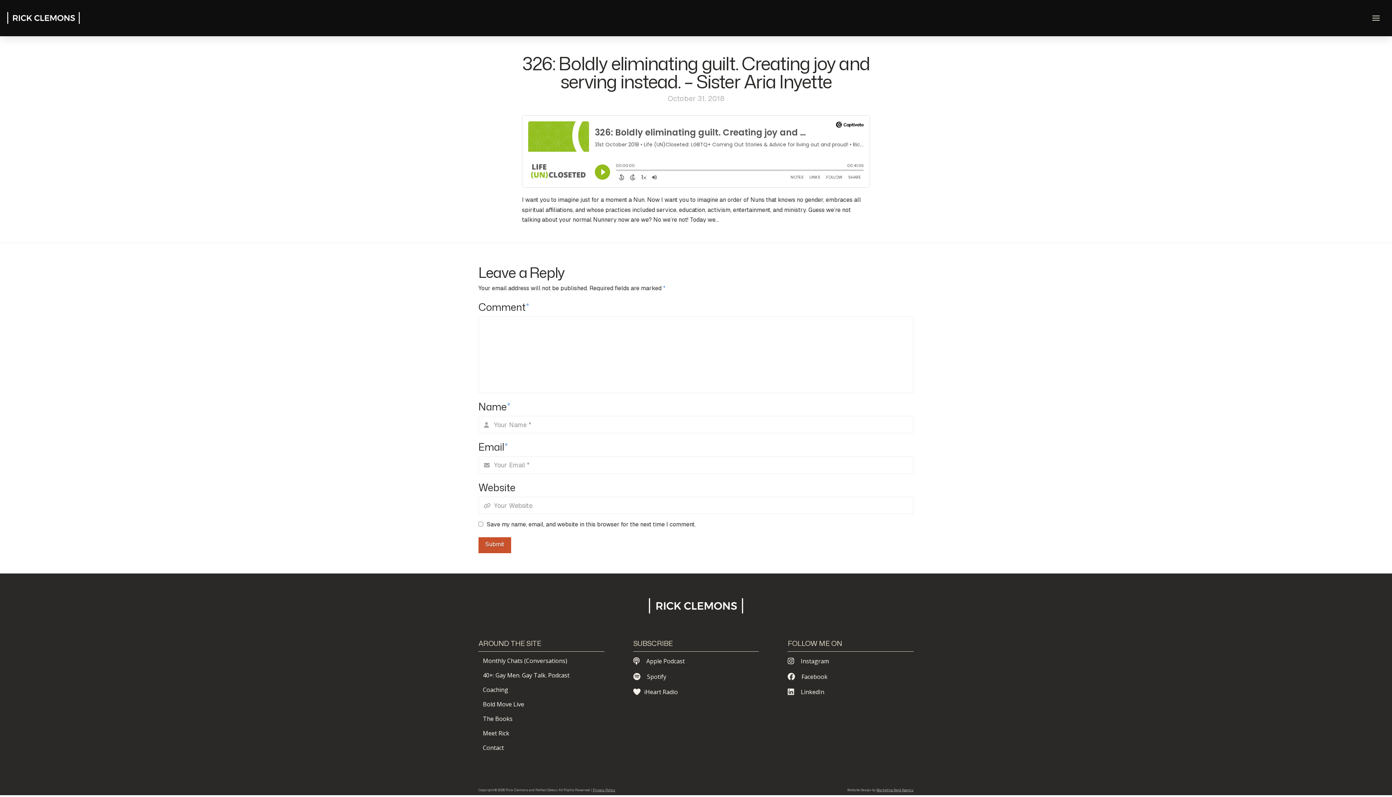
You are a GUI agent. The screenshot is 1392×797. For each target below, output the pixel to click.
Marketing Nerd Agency (895, 790)
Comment (503, 307)
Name (494, 407)
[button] (1376, 18)
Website (496, 487)
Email (493, 447)
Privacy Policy (604, 790)
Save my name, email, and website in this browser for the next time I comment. (591, 524)
